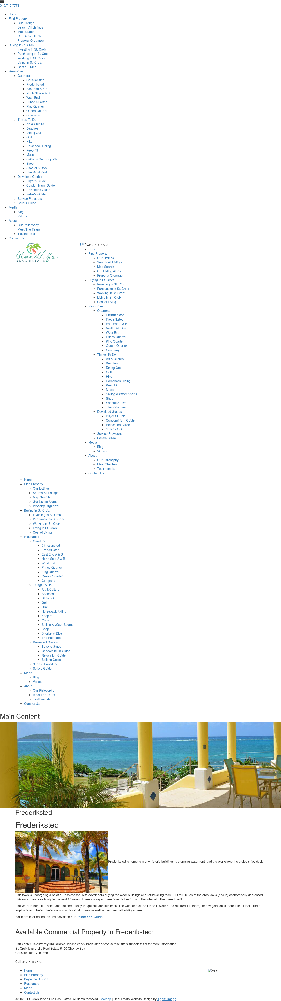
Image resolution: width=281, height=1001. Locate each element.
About (13, 220)
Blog (21, 211)
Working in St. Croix (31, 58)
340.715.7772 (98, 244)
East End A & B (36, 89)
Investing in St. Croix (32, 49)
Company (33, 115)
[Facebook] (80, 244)
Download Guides (30, 176)
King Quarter (35, 106)
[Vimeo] (83, 244)
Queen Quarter (36, 110)
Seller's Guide (36, 194)
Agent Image (166, 999)
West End (33, 97)
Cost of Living (27, 67)
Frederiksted (35, 84)
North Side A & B (38, 93)
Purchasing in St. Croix (33, 53)
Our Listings (26, 23)
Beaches (32, 128)
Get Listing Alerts (29, 36)
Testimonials (26, 233)
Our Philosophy (28, 225)
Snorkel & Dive (36, 168)
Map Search (26, 31)
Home (13, 14)
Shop (30, 163)
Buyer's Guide (36, 181)
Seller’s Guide (115, 429)
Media (13, 207)
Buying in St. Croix (21, 45)
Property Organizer (31, 40)
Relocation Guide (38, 190)
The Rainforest (36, 172)
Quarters (24, 75)
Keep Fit (32, 150)
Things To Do (27, 119)
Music (30, 154)
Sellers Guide (27, 203)
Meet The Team (29, 229)
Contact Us (16, 238)
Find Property (18, 18)
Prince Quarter (36, 102)
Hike (29, 141)
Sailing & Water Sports (41, 159)
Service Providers (30, 198)
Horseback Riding (38, 146)
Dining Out (33, 132)
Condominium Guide (40, 185)
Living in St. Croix (30, 62)
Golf (29, 137)
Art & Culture (35, 124)
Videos (22, 216)
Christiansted (35, 80)
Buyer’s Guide (116, 416)
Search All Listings (30, 27)
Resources (16, 71)
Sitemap (105, 999)
